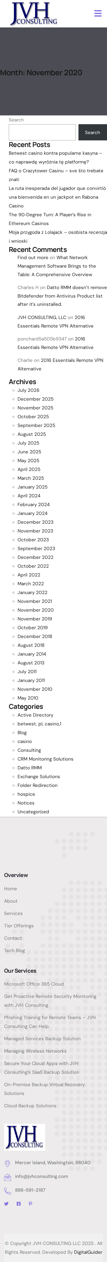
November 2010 (35, 689)
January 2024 (32, 513)
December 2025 (36, 399)
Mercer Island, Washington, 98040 (53, 1163)
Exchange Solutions (39, 776)
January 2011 (31, 680)
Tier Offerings (19, 926)
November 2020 (36, 610)
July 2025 (28, 443)
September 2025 (36, 425)
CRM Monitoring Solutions (46, 759)
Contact (13, 938)
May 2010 (28, 698)
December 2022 (36, 557)
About (11, 901)
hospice (26, 794)
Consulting (29, 750)
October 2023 (33, 540)
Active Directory (35, 715)
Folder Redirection (38, 785)
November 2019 (35, 619)
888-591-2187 (30, 1190)
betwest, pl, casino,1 (39, 724)
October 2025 (33, 417)
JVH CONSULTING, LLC (42, 317)
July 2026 (29, 390)
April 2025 (29, 469)
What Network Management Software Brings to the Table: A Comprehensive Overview (57, 265)
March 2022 (31, 584)
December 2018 (35, 636)
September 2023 (36, 548)
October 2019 (33, 628)
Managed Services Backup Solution (42, 1039)
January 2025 (32, 487)
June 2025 (29, 452)
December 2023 (36, 522)
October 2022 (33, 566)
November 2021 (35, 601)
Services (13, 913)
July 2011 (27, 672)
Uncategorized (33, 812)
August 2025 (32, 434)
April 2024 (29, 496)
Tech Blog (14, 950)
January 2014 (32, 654)
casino (25, 741)
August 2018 (31, 645)
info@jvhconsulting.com (41, 1176)
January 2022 (32, 592)
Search (16, 120)
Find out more (33, 257)
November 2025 (35, 408)
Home (10, 889)
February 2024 (34, 504)
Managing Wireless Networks (35, 1051)
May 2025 (28, 460)
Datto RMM (30, 768)
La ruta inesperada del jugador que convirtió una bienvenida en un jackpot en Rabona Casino (57, 197)
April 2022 (29, 575)
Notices (26, 803)
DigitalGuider (88, 1252)
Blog (22, 733)
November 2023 (35, 531)
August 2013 (31, 663)
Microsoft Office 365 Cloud (34, 984)
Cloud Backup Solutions (30, 1106)
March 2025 (31, 478)
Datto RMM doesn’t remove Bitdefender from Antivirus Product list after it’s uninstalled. (62, 295)
